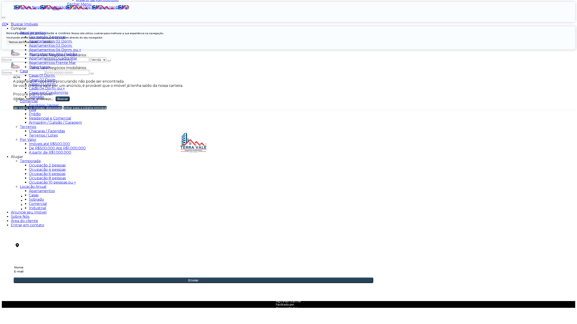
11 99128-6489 (27, 232)
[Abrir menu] (3, 16)
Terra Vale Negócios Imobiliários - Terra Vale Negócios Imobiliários (71, 7)
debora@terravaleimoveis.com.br (50, 239)
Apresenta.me (288, 301)
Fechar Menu (79, 4)
